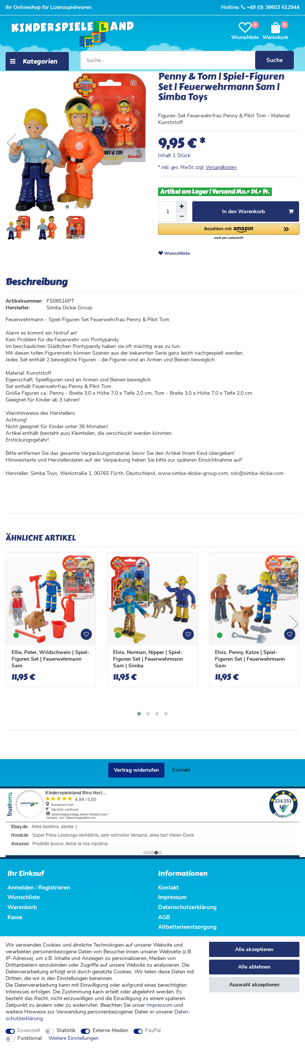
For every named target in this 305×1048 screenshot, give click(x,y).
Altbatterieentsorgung (187, 927)
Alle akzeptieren (254, 949)
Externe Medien (110, 1030)
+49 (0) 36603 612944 (273, 7)
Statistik (66, 1030)
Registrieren (54, 887)
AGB (164, 917)
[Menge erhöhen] (181, 206)
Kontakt (181, 770)
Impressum (160, 1005)
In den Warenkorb (243, 211)
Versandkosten (221, 167)
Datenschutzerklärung (187, 907)
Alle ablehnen (254, 966)
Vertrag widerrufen (136, 770)
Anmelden (20, 887)
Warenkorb (22, 907)
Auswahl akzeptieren (254, 984)
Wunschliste (176, 253)
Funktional (29, 1038)
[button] (228, 232)
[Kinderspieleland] (70, 34)
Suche (274, 60)
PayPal (153, 1030)
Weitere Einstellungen (73, 1038)
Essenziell (28, 1030)
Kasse (14, 917)
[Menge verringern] (181, 217)
